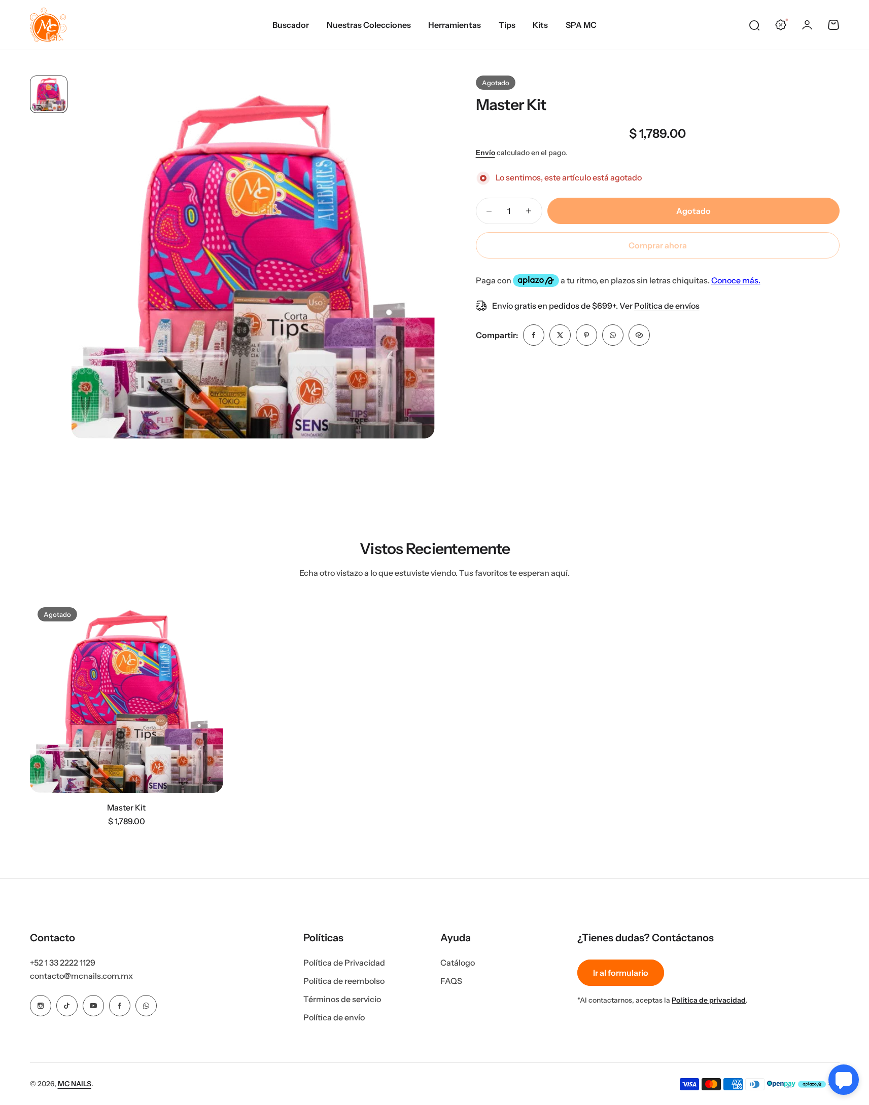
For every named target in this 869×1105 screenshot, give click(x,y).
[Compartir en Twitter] (560, 335)
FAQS (451, 981)
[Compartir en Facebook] (533, 335)
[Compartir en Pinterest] (586, 335)
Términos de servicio (342, 999)
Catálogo (457, 962)
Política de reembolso (344, 981)
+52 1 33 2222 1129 (62, 962)
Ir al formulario (620, 973)
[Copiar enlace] (639, 335)
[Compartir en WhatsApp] (612, 335)
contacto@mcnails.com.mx (81, 976)
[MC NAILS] (48, 25)
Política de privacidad (709, 1000)
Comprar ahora (658, 245)
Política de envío (334, 1017)
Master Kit (511, 104)
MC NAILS (74, 1083)
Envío (485, 152)
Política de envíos (667, 306)
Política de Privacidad (344, 962)
